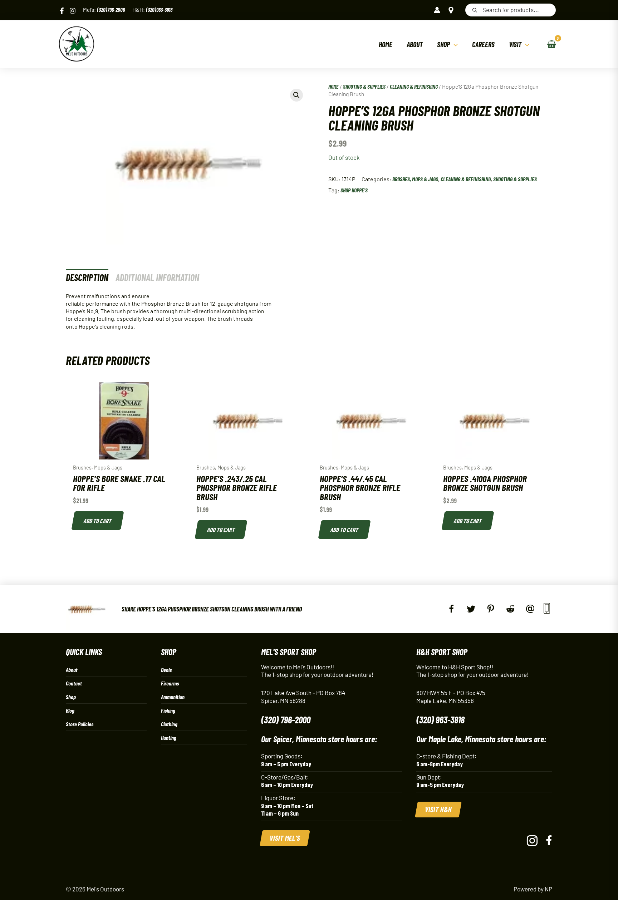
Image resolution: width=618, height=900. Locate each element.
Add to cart (98, 520)
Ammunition (173, 696)
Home (333, 86)
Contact (74, 683)
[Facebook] (62, 11)
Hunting (168, 737)
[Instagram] (72, 11)
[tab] (87, 277)
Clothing (169, 724)
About (72, 669)
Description (87, 277)
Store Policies (79, 724)
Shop (71, 696)
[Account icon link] (437, 10)
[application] (454, 44)
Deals (166, 669)
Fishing (168, 710)
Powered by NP (533, 888)
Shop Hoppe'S (354, 190)
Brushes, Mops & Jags (415, 179)
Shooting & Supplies (364, 86)
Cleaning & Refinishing (414, 86)
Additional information (157, 277)
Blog (70, 710)
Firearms (170, 683)
